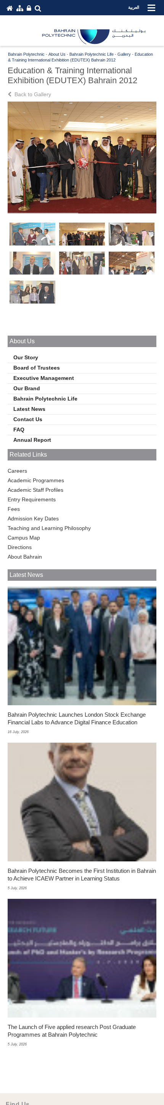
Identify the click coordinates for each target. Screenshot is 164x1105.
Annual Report (32, 440)
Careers (17, 471)
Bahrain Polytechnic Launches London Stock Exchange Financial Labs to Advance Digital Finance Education (77, 718)
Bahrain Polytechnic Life (45, 399)
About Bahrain (25, 557)
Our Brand (26, 388)
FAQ (18, 429)
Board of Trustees (36, 368)
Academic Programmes (36, 480)
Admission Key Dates (33, 518)
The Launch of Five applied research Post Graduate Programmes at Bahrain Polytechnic (72, 1031)
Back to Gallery (32, 94)
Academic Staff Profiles (35, 490)
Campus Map (24, 538)
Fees (14, 509)
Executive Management (43, 378)
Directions (20, 547)
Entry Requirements (32, 499)
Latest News (29, 409)
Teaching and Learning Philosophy (49, 528)
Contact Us (27, 419)
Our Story (25, 357)
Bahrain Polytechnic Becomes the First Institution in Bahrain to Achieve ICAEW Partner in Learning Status (82, 875)
